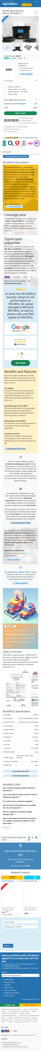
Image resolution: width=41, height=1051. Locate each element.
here (13, 667)
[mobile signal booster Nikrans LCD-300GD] (12, 895)
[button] (3, 715)
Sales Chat (34, 968)
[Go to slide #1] (7, 47)
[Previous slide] (5, 30)
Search (6, 946)
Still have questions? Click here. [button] (30, 999)
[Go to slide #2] (17, 47)
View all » (8, 827)
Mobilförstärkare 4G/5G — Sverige (25, 1018)
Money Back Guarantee (12, 993)
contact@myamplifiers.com (29, 68)
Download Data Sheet (13, 283)
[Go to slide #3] (28, 47)
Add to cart (10, 1005)
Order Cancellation (10, 990)
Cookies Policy (8, 995)
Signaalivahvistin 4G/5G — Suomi (26, 1022)
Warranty (7, 985)
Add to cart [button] (20, 113)
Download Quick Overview (16, 156)
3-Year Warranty (11, 131)
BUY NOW (20, 363)
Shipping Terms (9, 982)
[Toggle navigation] (38, 5)
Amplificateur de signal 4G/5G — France (14, 1009)
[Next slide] (35, 30)
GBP (36, 2)
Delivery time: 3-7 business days (16, 127)
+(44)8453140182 (9, 968)
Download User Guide (16, 449)
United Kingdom (7, 2)
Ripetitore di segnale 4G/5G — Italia (24, 1011)
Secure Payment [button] (25, 120)
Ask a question (26, 74)
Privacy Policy (8, 980)
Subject (5, 972)
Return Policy (8, 987)
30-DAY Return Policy (12, 129)
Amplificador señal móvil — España (13, 1013)
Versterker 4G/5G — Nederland (11, 1020)
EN (24, 2)
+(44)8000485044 (25, 70)
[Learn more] (18, 913)
